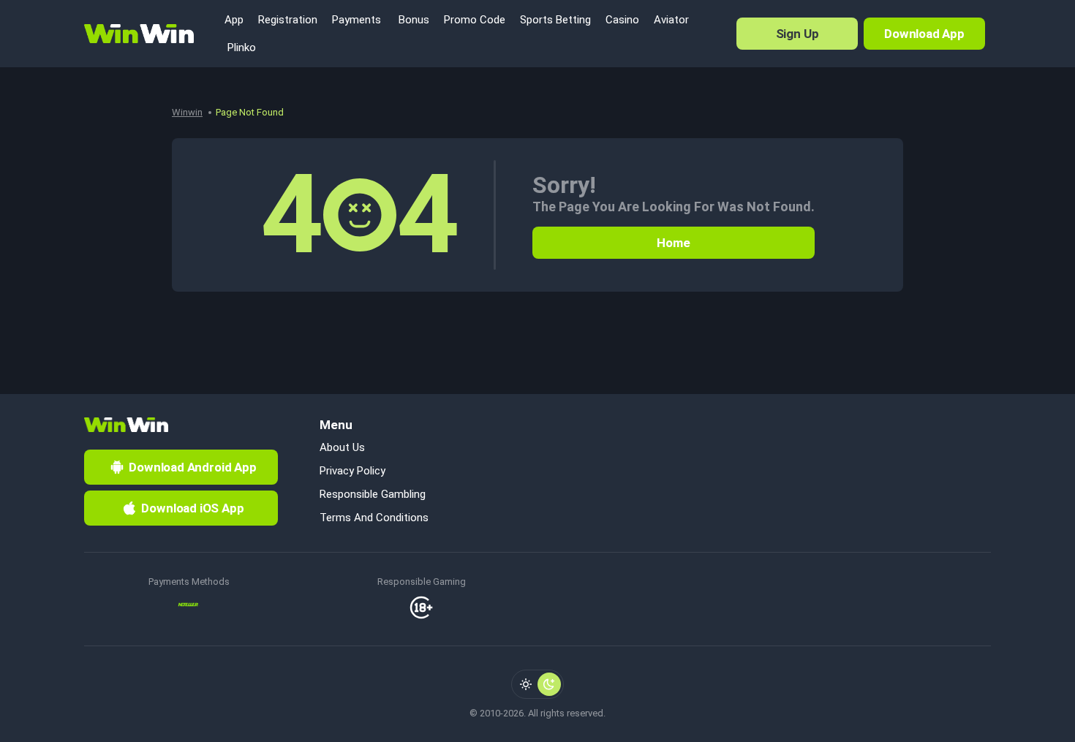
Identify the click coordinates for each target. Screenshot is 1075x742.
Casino (622, 19)
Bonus (412, 19)
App (234, 19)
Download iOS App (192, 508)
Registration (287, 19)
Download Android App (193, 467)
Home (673, 242)
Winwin (187, 112)
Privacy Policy (352, 470)
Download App (924, 33)
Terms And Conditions (374, 517)
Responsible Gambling (373, 494)
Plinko (240, 47)
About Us (342, 447)
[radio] (526, 684)
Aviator (671, 19)
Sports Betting (555, 19)
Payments (356, 19)
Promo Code (474, 19)
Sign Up (797, 33)
